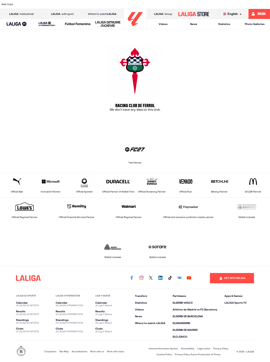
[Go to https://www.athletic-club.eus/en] (23, 4)
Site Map (64, 351)
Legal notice (203, 348)
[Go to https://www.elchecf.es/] (87, 4)
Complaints (50, 351)
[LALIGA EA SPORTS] (16, 24)
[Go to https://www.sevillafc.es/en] (240, 4)
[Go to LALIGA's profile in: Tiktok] (170, 278)
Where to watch (102, 13)
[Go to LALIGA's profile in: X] (150, 278)
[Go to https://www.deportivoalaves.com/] (74, 4)
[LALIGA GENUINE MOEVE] (108, 24)
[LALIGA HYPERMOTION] (47, 24)
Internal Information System (163, 348)
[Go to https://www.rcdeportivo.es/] (176, 4)
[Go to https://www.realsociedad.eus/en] (227, 4)
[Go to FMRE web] (21, 351)
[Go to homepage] (135, 27)
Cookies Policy (164, 354)
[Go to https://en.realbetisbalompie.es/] (202, 4)
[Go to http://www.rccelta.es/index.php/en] (61, 4)
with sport (62, 13)
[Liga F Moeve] (78, 24)
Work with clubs (115, 351)
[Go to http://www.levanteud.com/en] (125, 4)
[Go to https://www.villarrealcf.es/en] (266, 4)
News (193, 24)
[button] (16, 24)
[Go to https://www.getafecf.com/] (112, 4)
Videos (163, 24)
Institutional (21, 13)
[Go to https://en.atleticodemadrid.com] (36, 4)
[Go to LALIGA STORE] (193, 14)
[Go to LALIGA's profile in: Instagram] (141, 278)
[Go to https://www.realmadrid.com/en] (214, 4)
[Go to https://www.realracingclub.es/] (151, 4)
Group (163, 13)
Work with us (97, 351)
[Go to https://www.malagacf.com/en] (138, 4)
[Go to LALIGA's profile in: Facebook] (131, 278)
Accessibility (187, 348)
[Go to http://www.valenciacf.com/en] (253, 4)
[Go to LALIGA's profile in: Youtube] (189, 278)
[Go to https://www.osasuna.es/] (48, 4)
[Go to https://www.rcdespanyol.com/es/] (189, 4)
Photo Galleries (254, 24)
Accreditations (79, 351)
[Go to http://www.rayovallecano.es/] (163, 4)
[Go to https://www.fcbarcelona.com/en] (99, 4)
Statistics (224, 24)
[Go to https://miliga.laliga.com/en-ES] (259, 14)
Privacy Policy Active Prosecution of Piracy (198, 354)
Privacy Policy (220, 348)
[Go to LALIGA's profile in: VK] (179, 278)
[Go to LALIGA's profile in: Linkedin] (160, 278)
